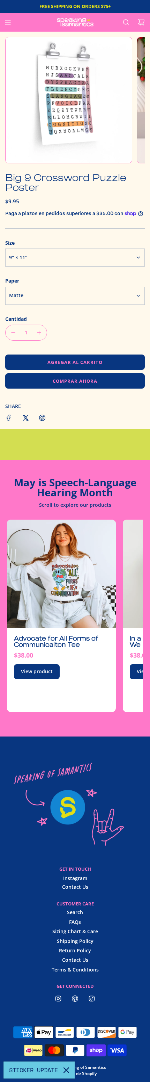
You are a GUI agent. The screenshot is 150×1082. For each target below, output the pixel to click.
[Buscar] (126, 22)
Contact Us (75, 887)
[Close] (66, 1070)
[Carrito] (141, 22)
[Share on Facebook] (8, 419)
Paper (12, 280)
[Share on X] (25, 419)
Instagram (75, 878)
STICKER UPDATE (33, 1070)
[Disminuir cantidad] (13, 332)
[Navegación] (7, 22)
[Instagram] (58, 998)
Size (10, 242)
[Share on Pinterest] (42, 419)
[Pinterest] (75, 998)
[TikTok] (91, 998)
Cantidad (16, 319)
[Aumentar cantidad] (39, 332)
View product (37, 671)
